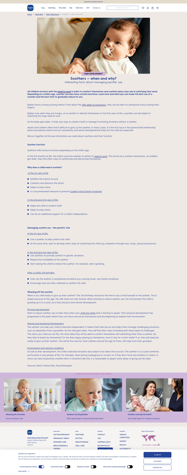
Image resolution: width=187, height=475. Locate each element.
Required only (157, 467)
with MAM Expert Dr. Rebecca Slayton (144, 418)
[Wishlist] (143, 7)
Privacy (123, 445)
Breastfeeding (81, 442)
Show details (22, 471)
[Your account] (148, 7)
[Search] (136, 7)
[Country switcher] (157, 8)
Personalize (157, 461)
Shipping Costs (104, 442)
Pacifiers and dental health (140, 414)
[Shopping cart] (153, 7)
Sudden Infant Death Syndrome (86, 191)
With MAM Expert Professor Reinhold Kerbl (85, 418)
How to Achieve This (14, 418)
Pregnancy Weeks (61, 438)
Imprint (123, 441)
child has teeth (87, 313)
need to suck (100, 156)
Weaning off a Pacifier (16, 414)
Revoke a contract (105, 449)
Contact (101, 435)
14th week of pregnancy (94, 104)
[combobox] (123, 8)
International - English (150, 445)
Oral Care (79, 446)
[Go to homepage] (30, 8)
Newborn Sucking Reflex (77, 414)
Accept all (157, 455)
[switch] (67, 466)
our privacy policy (106, 459)
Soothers (79, 435)
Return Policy (104, 446)
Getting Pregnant (61, 435)
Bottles (78, 438)
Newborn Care (59, 442)
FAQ (99, 438)
